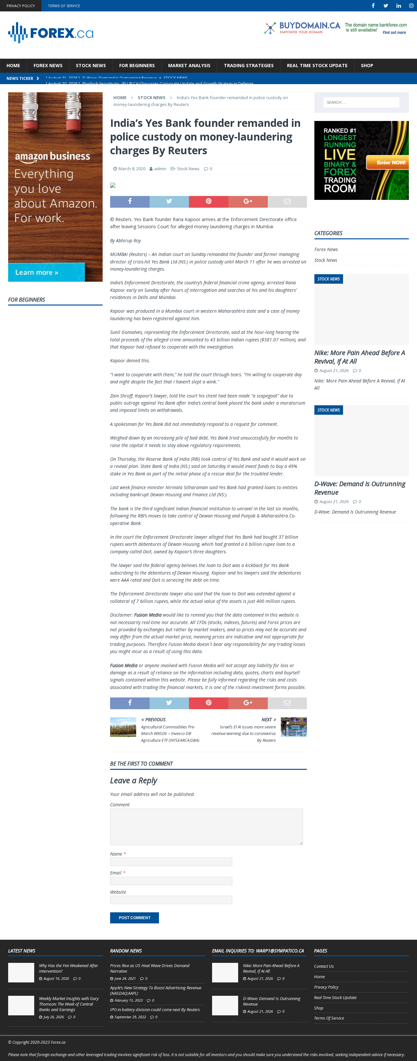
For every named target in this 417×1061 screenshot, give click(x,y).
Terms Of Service (64, 5)
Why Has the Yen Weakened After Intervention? (68, 968)
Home (13, 65)
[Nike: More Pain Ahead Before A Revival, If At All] (225, 972)
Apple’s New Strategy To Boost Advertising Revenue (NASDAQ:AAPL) (155, 990)
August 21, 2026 (334, 370)
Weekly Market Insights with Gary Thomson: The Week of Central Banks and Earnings (69, 1003)
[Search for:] (361, 102)
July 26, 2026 (54, 1016)
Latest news (21, 951)
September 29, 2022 (130, 1016)
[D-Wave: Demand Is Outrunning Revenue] (225, 1005)
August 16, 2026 (56, 978)
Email (116, 873)
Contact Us (324, 966)
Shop (367, 65)
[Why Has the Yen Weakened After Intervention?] (21, 972)
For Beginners (137, 65)
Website (118, 892)
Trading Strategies (249, 65)
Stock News (91, 65)
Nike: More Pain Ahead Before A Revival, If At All (359, 357)
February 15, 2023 (129, 1000)
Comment (120, 804)
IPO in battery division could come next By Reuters (155, 1009)
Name (116, 854)
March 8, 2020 (132, 169)
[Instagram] (411, 5)
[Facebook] (373, 5)
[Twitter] (386, 5)
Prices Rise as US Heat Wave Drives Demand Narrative (150, 968)
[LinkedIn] (398, 5)
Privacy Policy (21, 5)
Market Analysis (189, 65)
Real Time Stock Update (317, 65)
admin (160, 169)
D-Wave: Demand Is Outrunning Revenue (359, 488)
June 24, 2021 (125, 978)
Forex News (48, 65)
